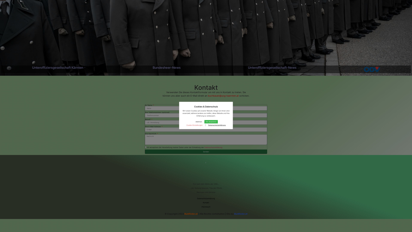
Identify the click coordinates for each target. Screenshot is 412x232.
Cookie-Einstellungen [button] (194, 125)
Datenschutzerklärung (217, 125)
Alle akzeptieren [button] (211, 122)
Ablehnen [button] (199, 122)
